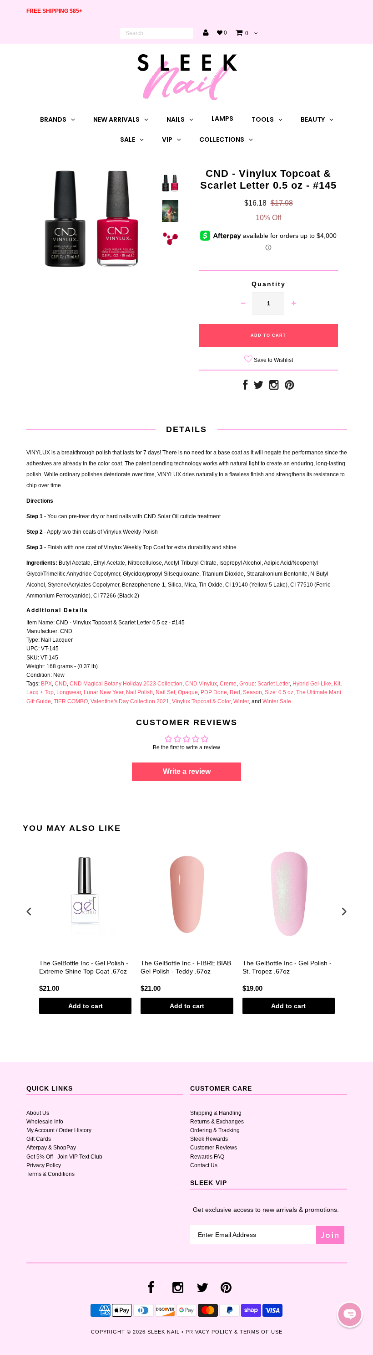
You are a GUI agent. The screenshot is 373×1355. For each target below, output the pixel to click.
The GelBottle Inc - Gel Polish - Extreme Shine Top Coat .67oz (83, 967)
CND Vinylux (201, 683)
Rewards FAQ (207, 1157)
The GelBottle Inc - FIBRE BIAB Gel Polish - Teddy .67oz (186, 967)
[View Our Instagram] (274, 387)
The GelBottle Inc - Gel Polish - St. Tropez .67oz (287, 967)
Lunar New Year (103, 692)
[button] (350, 1314)
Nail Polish (139, 692)
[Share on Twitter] (258, 387)
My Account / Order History (58, 1130)
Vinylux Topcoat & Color (201, 701)
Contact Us (203, 1165)
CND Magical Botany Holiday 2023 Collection (126, 683)
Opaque (188, 692)
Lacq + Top (40, 692)
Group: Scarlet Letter (264, 683)
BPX (46, 683)
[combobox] (156, 33)
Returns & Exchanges (217, 1121)
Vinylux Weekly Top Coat (134, 547)
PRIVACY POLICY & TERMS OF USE (234, 1331)
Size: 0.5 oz (279, 692)
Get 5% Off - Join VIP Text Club (64, 1157)
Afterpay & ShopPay (51, 1147)
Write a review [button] (187, 771)
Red (235, 692)
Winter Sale (276, 701)
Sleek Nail (163, 1331)
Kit (337, 683)
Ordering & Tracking (215, 1130)
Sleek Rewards (209, 1139)
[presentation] (29, 912)
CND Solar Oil (161, 516)
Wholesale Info (44, 1121)
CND (61, 683)
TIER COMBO (71, 701)
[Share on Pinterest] (289, 387)
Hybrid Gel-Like (311, 683)
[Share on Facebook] (245, 387)
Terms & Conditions (50, 1174)
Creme (228, 683)
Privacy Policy (43, 1165)
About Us (37, 1113)
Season (252, 692)
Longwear (68, 692)
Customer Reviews (213, 1147)
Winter (241, 701)
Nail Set (165, 692)
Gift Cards (38, 1139)
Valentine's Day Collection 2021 (130, 701)
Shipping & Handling (216, 1113)
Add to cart (85, 1006)
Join (330, 1235)
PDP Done (214, 692)
